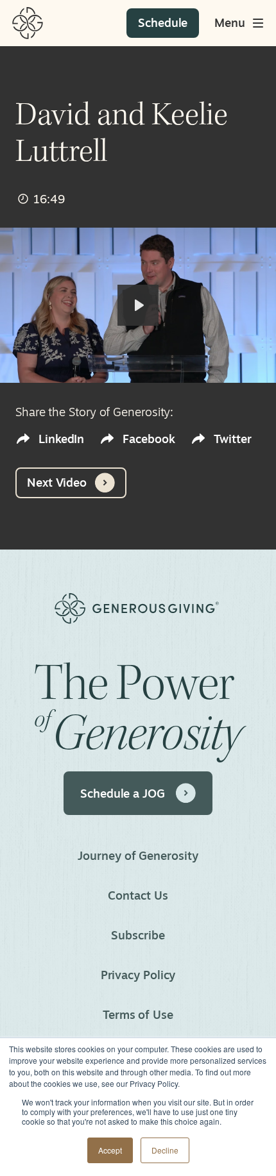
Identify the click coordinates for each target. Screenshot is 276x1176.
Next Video (57, 482)
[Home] (27, 23)
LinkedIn (61, 439)
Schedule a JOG (122, 793)
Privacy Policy (138, 974)
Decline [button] (164, 1150)
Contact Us (138, 895)
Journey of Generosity (138, 855)
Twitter (233, 439)
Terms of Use (138, 1014)
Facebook (149, 439)
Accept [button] (110, 1150)
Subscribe (137, 935)
